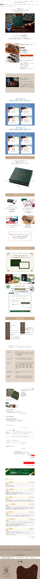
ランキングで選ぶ (33, 4)
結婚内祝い (21, 4)
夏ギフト (13, 4)
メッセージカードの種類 (10, 430)
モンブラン (10, 4)
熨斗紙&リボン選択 (10, 409)
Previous (6, 394)
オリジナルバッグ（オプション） (12, 440)
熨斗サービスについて (12, 211)
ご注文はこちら (26, 55)
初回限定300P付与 (25, 4)
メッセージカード (9, 425)
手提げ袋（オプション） (10, 446)
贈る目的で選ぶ (29, 4)
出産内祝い (15, 4)
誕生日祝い (18, 4)
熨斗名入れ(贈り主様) (10, 416)
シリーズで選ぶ (37, 4)
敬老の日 (7, 4)
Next (18, 394)
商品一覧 (5, 4)
